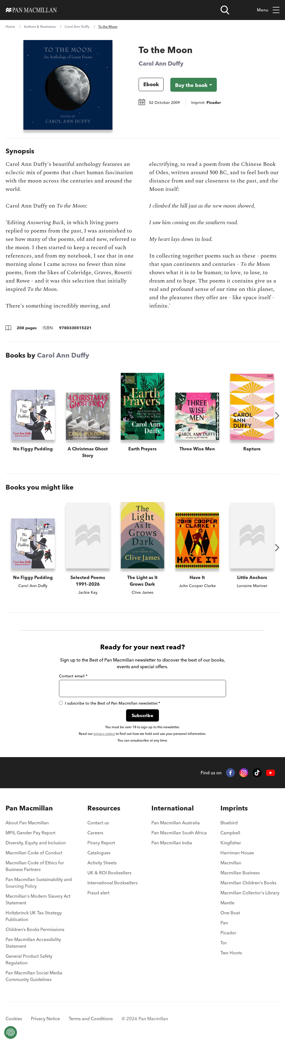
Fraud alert (98, 892)
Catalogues (98, 852)
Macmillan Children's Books (248, 882)
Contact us (98, 822)
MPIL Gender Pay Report (30, 832)
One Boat (230, 912)
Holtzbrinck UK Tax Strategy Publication (34, 916)
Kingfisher (230, 842)
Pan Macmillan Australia (175, 822)
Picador (228, 932)
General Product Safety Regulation (29, 959)
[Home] (31, 10)
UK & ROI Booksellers (109, 872)
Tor (223, 942)
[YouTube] (270, 773)
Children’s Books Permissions (35, 929)
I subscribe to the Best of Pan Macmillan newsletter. (112, 703)
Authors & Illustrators (40, 26)
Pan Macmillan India (171, 842)
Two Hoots (231, 952)
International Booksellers (112, 882)
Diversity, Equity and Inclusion (36, 842)
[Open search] (224, 10)
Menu (262, 10)
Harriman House (237, 852)
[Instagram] (243, 772)
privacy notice (104, 734)
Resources (103, 808)
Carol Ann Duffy (77, 26)
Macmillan (230, 862)
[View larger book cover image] (67, 85)
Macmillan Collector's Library (249, 892)
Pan (224, 922)
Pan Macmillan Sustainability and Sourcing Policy (39, 883)
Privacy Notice (45, 1018)
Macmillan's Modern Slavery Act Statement (38, 899)
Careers (95, 832)
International (172, 808)
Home (10, 26)
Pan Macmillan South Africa (179, 832)
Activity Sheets (102, 862)
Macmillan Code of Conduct (34, 852)
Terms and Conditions (91, 1018)
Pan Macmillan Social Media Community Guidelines (34, 976)
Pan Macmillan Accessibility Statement (33, 943)
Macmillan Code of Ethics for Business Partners (35, 866)
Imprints (234, 808)
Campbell (230, 832)
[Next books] (277, 416)
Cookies (14, 1018)
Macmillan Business (240, 872)
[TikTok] (257, 772)
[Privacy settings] (10, 1032)
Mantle (227, 902)
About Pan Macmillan (27, 822)
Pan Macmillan (29, 808)
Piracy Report (101, 842)
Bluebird (229, 822)
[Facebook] (230, 772)
